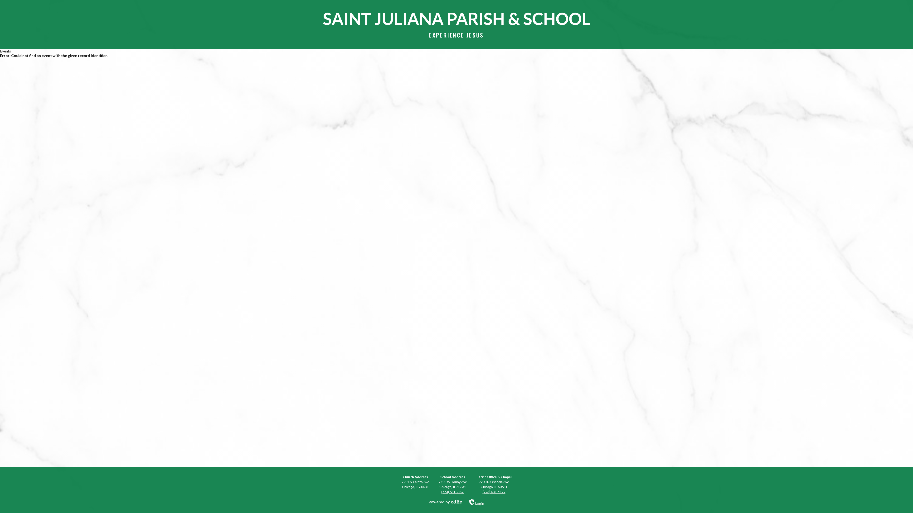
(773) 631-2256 (452, 492)
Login (479, 502)
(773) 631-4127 (494, 492)
